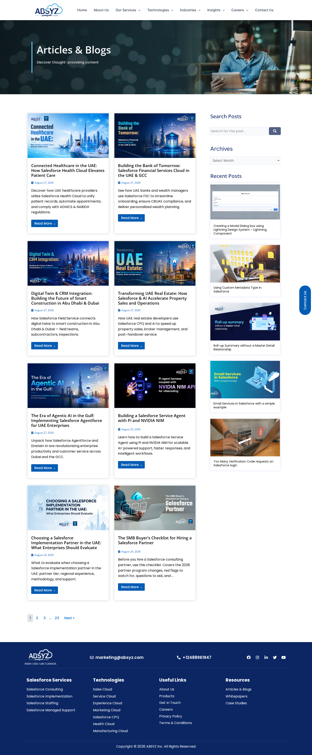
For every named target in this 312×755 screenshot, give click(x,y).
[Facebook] (249, 657)
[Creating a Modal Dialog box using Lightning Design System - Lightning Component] (245, 202)
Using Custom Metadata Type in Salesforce (237, 289)
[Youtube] (283, 657)
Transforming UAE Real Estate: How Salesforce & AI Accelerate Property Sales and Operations (152, 298)
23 (57, 618)
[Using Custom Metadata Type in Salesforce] (245, 264)
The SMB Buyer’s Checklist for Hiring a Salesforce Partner (155, 540)
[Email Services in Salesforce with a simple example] (245, 379)
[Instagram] (257, 657)
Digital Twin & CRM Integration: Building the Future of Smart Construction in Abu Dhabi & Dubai (65, 298)
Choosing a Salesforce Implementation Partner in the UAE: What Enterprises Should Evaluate (66, 542)
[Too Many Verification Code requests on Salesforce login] (245, 437)
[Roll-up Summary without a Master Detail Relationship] (245, 321)
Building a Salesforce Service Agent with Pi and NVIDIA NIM (152, 418)
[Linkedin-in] (266, 657)
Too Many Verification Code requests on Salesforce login (243, 463)
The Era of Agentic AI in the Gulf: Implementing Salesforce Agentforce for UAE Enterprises (66, 420)
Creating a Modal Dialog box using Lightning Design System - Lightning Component (240, 229)
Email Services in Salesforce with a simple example (244, 405)
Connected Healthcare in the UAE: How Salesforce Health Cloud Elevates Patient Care (67, 170)
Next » (69, 618)
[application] (138, 10)
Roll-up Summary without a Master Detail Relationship (244, 347)
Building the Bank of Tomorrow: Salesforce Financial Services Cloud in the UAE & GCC (153, 170)
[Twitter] (275, 657)
